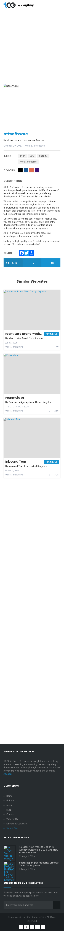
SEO (32, 155)
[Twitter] (26, 252)
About (9, 805)
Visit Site (12, 262)
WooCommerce (28, 161)
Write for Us (12, 819)
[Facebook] (21, 252)
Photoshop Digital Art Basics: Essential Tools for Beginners (39, 864)
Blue (26, 170)
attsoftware (14, 140)
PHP (22, 155)
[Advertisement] (32, 51)
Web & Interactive (35, 145)
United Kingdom (43, 402)
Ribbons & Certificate (17, 823)
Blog (8, 809)
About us (8, 773)
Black (20, 170)
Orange (31, 170)
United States (36, 140)
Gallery (10, 800)
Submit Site (12, 828)
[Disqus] (32, 600)
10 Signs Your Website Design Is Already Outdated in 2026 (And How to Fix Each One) (38, 849)
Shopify (43, 155)
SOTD (11, 406)
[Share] (31, 252)
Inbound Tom (15, 461)
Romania (39, 338)
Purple (37, 170)
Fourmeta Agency (19, 402)
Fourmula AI (14, 398)
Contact (10, 814)
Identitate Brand (18, 338)
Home (9, 795)
